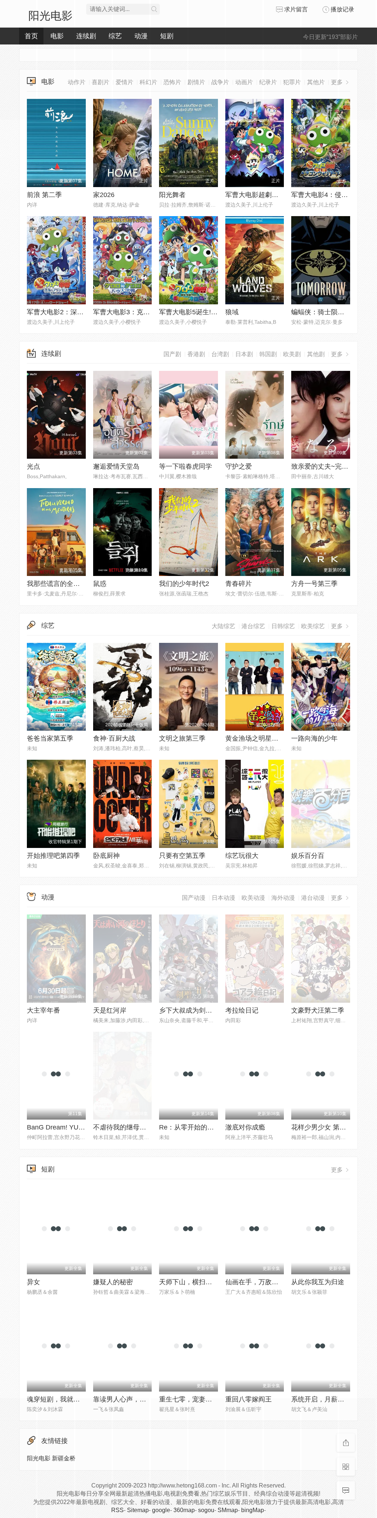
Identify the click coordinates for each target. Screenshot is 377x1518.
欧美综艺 (313, 626)
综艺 (47, 625)
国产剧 (172, 354)
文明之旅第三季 (182, 738)
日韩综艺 (283, 626)
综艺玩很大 (241, 855)
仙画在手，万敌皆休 (255, 1282)
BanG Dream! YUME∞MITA (68, 1127)
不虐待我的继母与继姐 (126, 1127)
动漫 (47, 897)
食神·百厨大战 (114, 738)
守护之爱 (238, 466)
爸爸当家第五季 (50, 738)
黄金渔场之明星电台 (255, 738)
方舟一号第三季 (314, 583)
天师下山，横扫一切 (189, 1282)
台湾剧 (220, 354)
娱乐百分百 (307, 855)
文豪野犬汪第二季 (317, 1010)
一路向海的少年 (314, 738)
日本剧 (244, 354)
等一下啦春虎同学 (185, 466)
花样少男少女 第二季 (322, 1127)
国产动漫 (193, 898)
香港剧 (196, 354)
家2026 (103, 194)
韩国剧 (268, 354)
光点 (33, 466)
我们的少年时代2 (184, 583)
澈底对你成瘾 (245, 1127)
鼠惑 (99, 583)
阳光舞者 (172, 194)
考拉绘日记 (241, 1010)
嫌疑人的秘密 (113, 1282)
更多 (337, 354)
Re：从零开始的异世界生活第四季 (209, 1127)
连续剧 (51, 353)
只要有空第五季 (182, 855)
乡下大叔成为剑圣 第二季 (196, 1010)
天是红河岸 (109, 1010)
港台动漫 (313, 898)
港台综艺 (253, 626)
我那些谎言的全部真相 (60, 583)
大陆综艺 (223, 626)
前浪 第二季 (44, 194)
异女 (33, 1282)
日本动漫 (223, 898)
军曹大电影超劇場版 (255, 194)
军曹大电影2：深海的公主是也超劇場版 (85, 312)
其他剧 (316, 354)
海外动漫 (283, 898)
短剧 (47, 1169)
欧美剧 (292, 354)
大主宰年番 (43, 1010)
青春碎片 (238, 583)
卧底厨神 (106, 855)
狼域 (232, 312)
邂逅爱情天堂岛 (116, 466)
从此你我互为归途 (317, 1282)
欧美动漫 (253, 898)
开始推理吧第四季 (53, 855)
